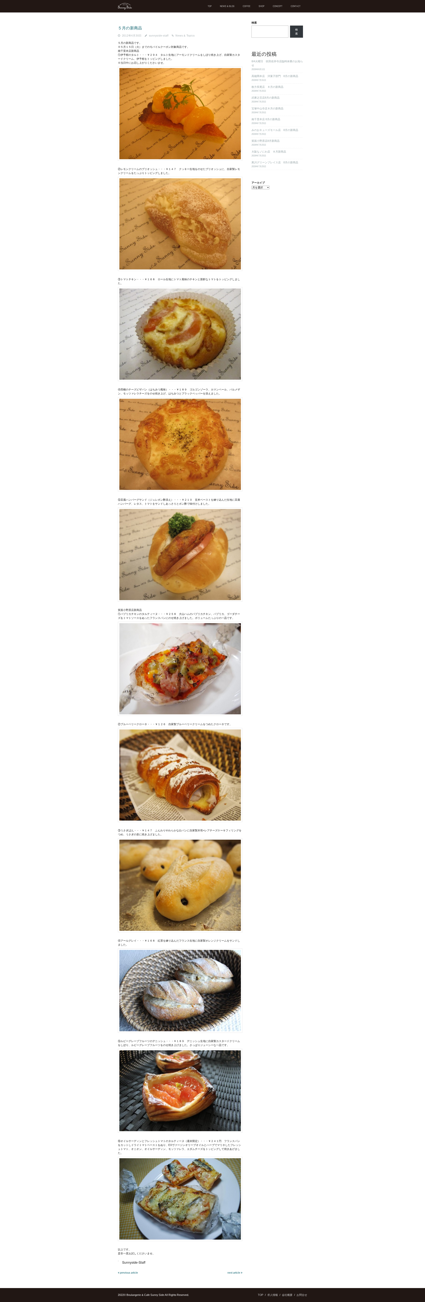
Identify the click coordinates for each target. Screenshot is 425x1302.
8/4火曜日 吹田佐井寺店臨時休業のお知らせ (277, 63)
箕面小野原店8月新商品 (266, 140)
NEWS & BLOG (227, 6)
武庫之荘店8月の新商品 (266, 97)
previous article (128, 1272)
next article (234, 1272)
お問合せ (302, 1295)
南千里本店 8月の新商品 (266, 119)
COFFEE (246, 6)
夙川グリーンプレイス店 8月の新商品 (275, 162)
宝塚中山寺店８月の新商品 (267, 108)
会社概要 (287, 1295)
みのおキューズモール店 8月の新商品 (275, 130)
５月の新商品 (130, 28)
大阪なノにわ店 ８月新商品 (269, 151)
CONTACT (295, 6)
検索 (254, 22)
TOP (210, 6)
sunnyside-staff (159, 35)
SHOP (261, 6)
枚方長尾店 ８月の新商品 (267, 86)
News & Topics (185, 35)
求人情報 (272, 1295)
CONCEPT (277, 6)
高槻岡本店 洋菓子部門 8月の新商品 (275, 76)
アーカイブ (258, 182)
